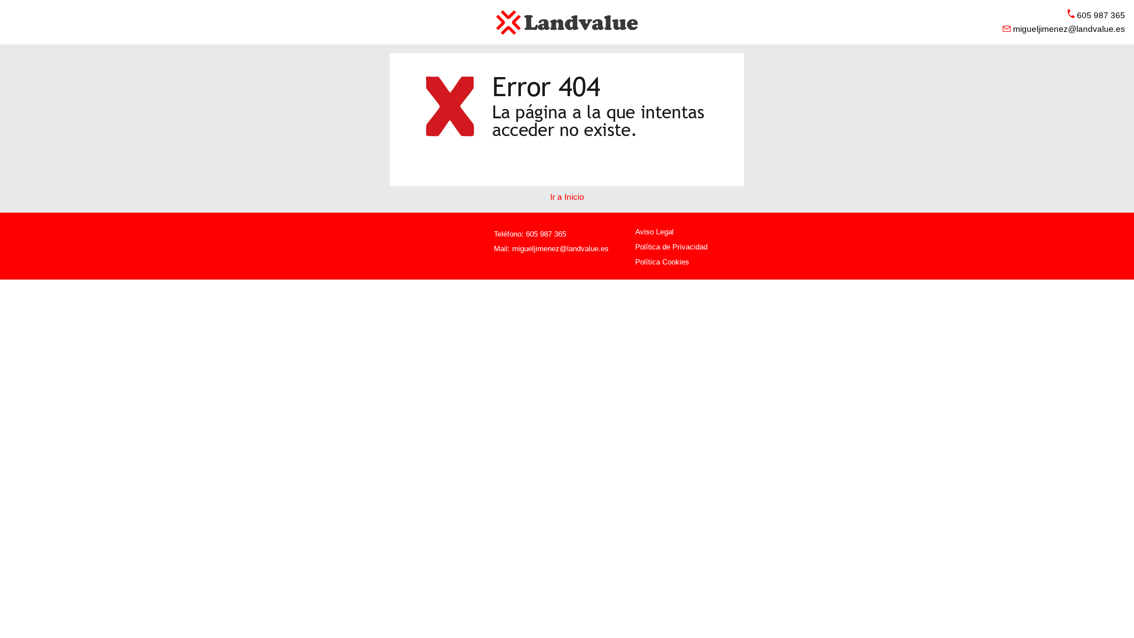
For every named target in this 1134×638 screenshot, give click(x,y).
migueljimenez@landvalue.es (560, 248)
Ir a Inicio (567, 197)
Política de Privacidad (671, 246)
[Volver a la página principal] (567, 22)
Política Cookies (662, 261)
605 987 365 (546, 234)
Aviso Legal (654, 231)
